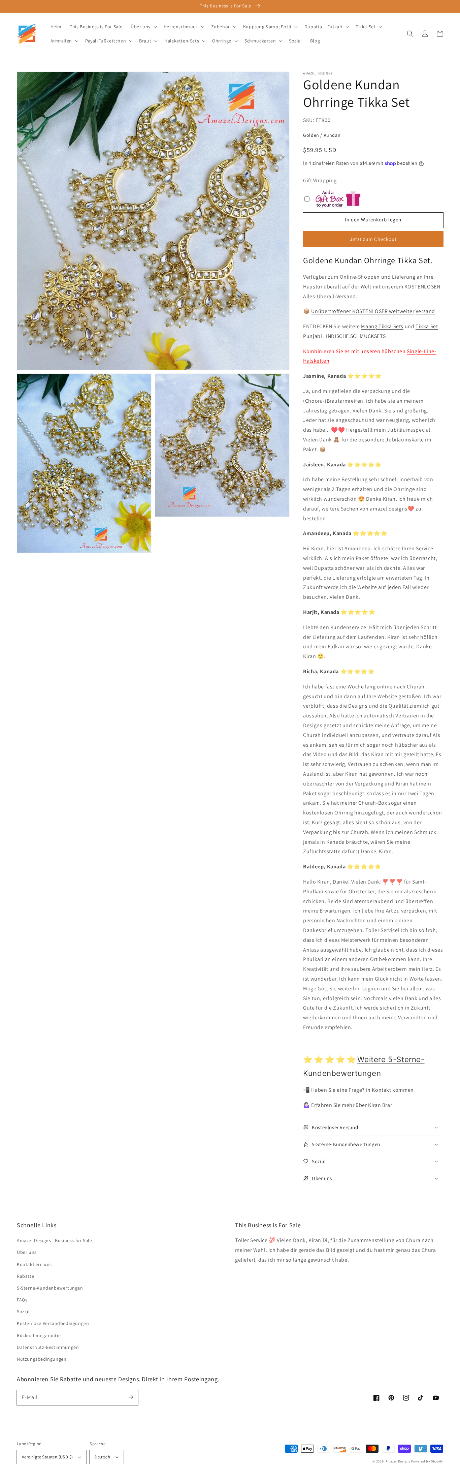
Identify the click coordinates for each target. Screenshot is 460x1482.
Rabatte (25, 1276)
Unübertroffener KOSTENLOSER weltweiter (362, 311)
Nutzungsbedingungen (41, 1359)
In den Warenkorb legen (373, 219)
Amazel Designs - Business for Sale (54, 1240)
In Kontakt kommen (390, 1089)
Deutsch (102, 1457)
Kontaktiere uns (34, 1264)
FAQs (22, 1300)
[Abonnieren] (130, 1397)
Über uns (27, 1252)
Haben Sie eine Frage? (338, 1089)
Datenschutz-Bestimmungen (48, 1347)
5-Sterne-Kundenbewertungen (50, 1288)
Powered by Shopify (427, 1461)
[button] (410, 33)
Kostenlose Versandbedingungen (53, 1323)
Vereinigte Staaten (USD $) (47, 1457)
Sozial (23, 1311)
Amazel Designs (398, 1461)
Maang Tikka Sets (382, 326)
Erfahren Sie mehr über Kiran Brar (351, 1105)
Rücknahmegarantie (39, 1335)
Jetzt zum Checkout (373, 239)
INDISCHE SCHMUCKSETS (356, 336)
